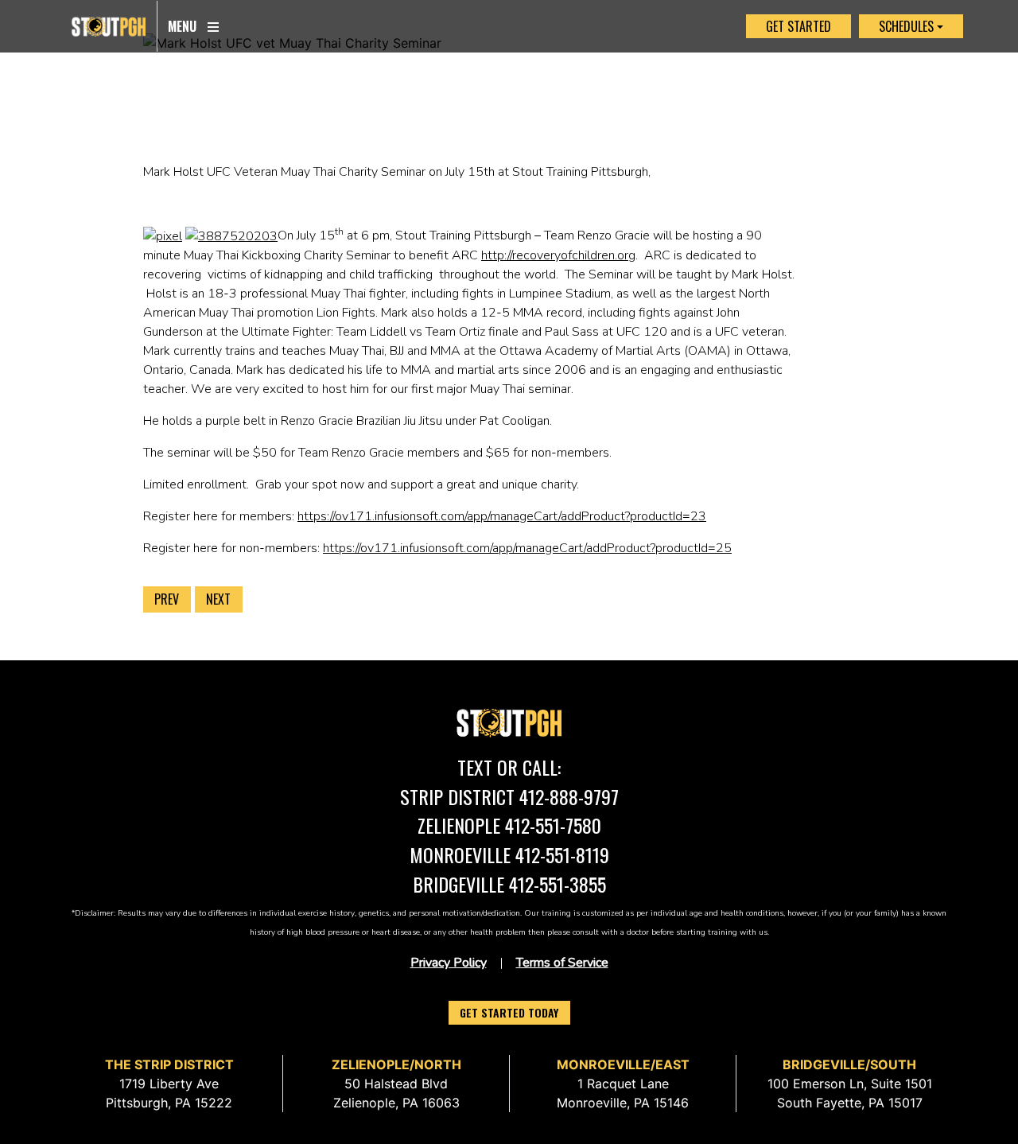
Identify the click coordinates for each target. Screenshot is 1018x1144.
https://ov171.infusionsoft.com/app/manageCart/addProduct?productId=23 (501, 516)
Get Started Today (509, 1012)
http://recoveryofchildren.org (558, 255)
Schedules (906, 26)
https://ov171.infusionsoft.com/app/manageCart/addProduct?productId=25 (527, 548)
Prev (166, 599)
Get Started (798, 26)
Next (218, 599)
